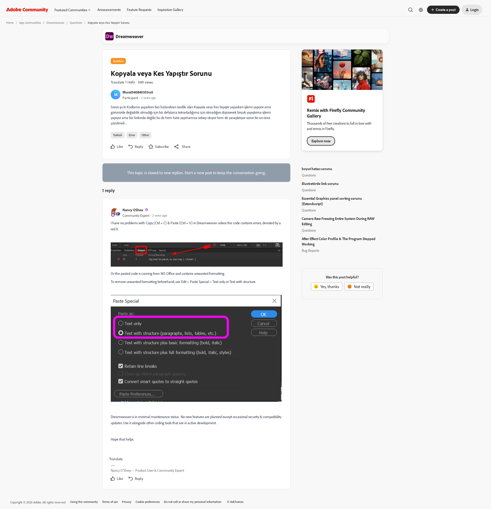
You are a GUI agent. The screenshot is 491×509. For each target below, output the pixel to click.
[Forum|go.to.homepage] (27, 10)
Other (145, 135)
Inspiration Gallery (170, 9)
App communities (30, 23)
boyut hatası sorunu (317, 169)
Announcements (109, 9)
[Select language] (421, 10)
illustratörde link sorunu (320, 183)
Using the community (84, 502)
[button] (443, 10)
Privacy (126, 502)
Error (132, 135)
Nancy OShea (132, 210)
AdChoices (236, 502)
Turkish (117, 135)
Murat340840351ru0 (137, 92)
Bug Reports (310, 250)
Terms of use (110, 502)
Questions (76, 23)
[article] (196, 345)
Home (10, 23)
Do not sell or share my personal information (192, 502)
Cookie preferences (148, 502)
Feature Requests (139, 9)
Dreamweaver (55, 23)
